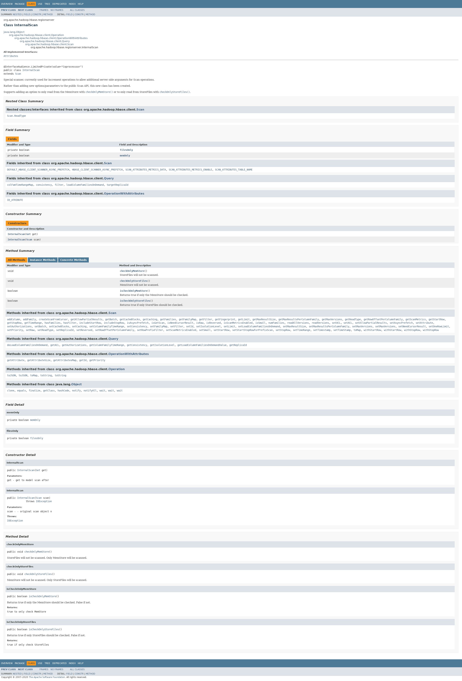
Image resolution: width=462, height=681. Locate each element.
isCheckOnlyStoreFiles (135, 300)
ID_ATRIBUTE (15, 200)
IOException (44, 501)
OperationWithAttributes (124, 193)
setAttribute (424, 322)
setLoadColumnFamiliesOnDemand (259, 326)
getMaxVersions (332, 319)
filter (59, 184)
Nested (17, 14)
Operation (116, 369)
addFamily (29, 319)
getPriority (97, 360)
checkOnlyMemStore (132, 271)
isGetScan (157, 322)
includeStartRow (90, 322)
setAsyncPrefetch (401, 322)
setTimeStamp (342, 330)
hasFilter (69, 322)
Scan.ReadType (16, 115)
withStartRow (372, 330)
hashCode (63, 390)
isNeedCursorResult (180, 322)
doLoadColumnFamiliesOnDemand (27, 345)
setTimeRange (301, 330)
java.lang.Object (14, 32)
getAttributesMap (64, 360)
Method (48, 14)
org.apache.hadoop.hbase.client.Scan (49, 44)
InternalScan (31, 70)
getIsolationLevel (162, 345)
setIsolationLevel (208, 326)
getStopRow (14, 322)
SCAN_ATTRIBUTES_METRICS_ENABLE (190, 169)
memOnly (125, 155)
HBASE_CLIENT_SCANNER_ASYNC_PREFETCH (97, 169)
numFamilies (276, 322)
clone (10, 390)
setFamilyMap (158, 326)
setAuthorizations (19, 326)
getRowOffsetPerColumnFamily (383, 319)
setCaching (79, 326)
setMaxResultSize (294, 326)
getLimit (244, 319)
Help (80, 4)
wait (102, 390)
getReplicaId (238, 345)
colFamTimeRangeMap (20, 184)
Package (20, 4)
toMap (357, 330)
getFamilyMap (187, 319)
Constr (36, 14)
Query (109, 178)
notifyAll (90, 390)
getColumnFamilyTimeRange (106, 345)
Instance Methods (42, 259)
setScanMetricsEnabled (181, 330)
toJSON (11, 375)
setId (189, 326)
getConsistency (137, 345)
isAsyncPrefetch (138, 322)
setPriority (15, 330)
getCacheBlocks (130, 319)
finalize (34, 390)
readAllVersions (298, 322)
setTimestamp (321, 330)
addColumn (13, 319)
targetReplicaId (117, 184)
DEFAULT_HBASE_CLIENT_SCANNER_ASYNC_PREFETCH (38, 169)
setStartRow (221, 330)
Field (27, 14)
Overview (7, 4)
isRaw (199, 322)
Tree (47, 4)
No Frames (57, 10)
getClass (49, 390)
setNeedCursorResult (412, 326)
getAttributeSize (38, 360)
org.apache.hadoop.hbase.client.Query (45, 41)
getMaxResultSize (264, 319)
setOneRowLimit (439, 326)
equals (21, 390)
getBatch (111, 319)
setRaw (30, 330)
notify (76, 390)
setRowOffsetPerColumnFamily (114, 330)
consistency (44, 184)
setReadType (45, 330)
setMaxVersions (362, 326)
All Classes (77, 10)
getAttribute (15, 360)
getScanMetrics (416, 319)
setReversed (84, 330)
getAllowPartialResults (86, 319)
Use (40, 4)
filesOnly (126, 149)
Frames (44, 10)
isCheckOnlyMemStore (133, 290)
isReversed (213, 322)
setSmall (205, 330)
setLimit (229, 326)
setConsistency (137, 326)
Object (76, 384)
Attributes (11, 56)
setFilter (176, 326)
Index (72, 4)
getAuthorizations (74, 345)
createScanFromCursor (53, 319)
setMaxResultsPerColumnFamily (329, 326)
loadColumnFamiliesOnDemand (85, 184)
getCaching (150, 319)
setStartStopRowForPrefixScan (252, 330)
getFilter (205, 319)
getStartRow (436, 319)
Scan (18, 73)
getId (82, 360)
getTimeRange (33, 322)
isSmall (260, 322)
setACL (336, 322)
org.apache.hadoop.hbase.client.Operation (36, 35)
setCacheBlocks (59, 326)
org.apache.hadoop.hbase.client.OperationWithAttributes (51, 38)
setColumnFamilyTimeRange (106, 326)
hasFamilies (52, 322)
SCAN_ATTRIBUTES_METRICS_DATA (145, 169)
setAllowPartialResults (371, 322)
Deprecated (59, 4)
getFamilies (168, 319)
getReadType (353, 319)
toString (46, 375)
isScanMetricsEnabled (238, 322)
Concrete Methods (73, 259)
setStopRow (283, 330)
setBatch (40, 326)
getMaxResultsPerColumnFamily (298, 319)
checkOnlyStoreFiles (133, 280)
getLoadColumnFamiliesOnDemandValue (201, 345)
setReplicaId (64, 330)
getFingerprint (225, 319)
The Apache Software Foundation (47, 677)
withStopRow (412, 330)
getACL (54, 345)
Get (28, 234)
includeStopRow (114, 322)
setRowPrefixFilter (150, 330)
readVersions (320, 322)
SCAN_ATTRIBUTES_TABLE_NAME (233, 169)
